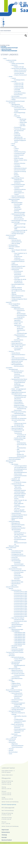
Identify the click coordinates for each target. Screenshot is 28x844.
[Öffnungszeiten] (3, 22)
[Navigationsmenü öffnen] (25, 3)
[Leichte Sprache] (3, 26)
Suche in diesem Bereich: (5, 30)
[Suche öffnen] (21, 3)
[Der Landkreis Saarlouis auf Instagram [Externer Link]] (3, 20)
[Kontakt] (3, 24)
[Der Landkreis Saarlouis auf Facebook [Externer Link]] (3, 18)
